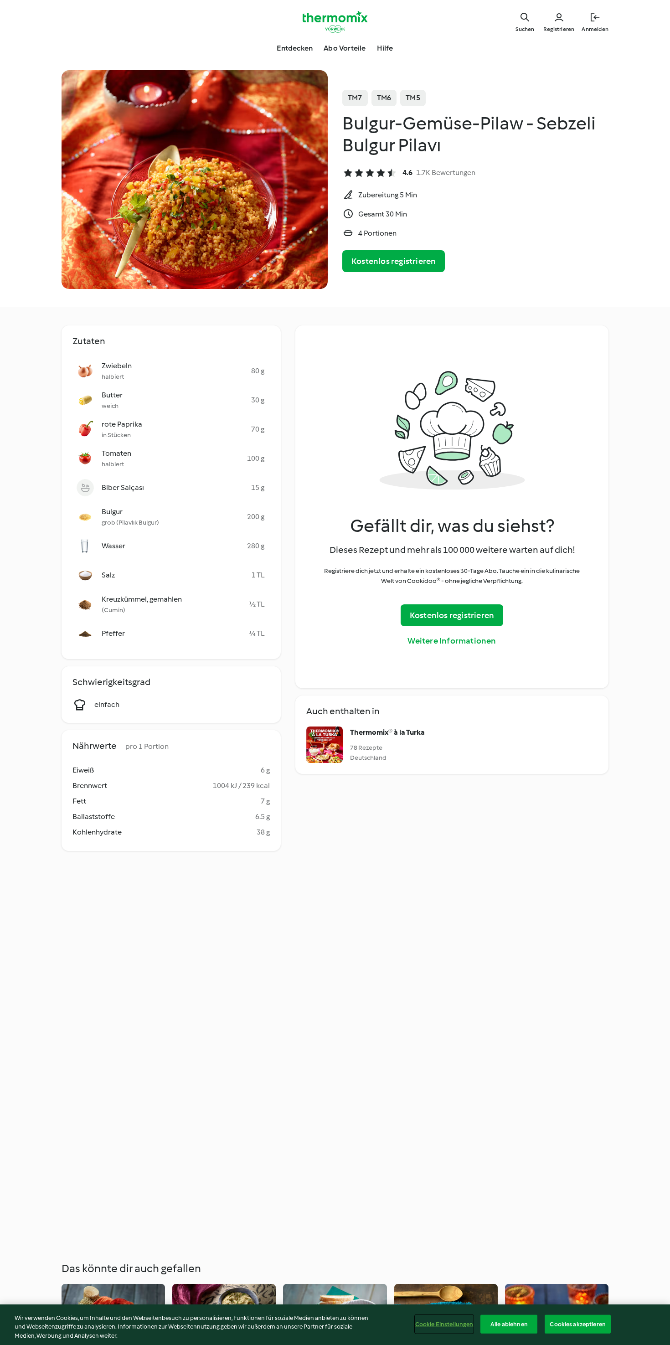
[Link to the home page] (335, 22)
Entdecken (295, 48)
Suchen (524, 29)
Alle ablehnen (509, 1323)
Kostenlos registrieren (393, 261)
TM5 (413, 97)
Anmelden (595, 29)
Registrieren (558, 29)
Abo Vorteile (345, 48)
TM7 (355, 97)
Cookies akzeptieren (577, 1323)
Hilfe (385, 48)
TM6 (384, 97)
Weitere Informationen (451, 641)
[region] (335, 1324)
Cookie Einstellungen (444, 1323)
